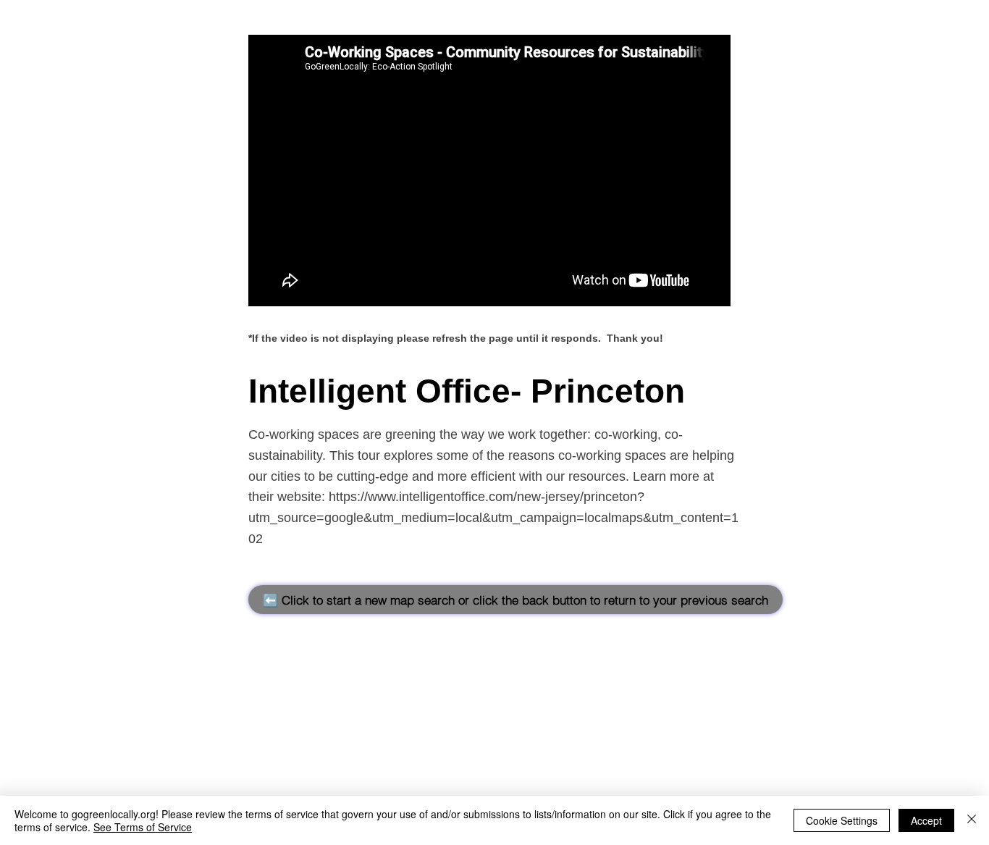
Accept (926, 820)
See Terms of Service (142, 827)
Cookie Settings (842, 820)
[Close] (971, 820)
